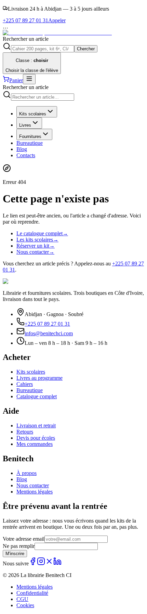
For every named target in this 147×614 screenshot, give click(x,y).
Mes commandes (34, 444)
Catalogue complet (36, 396)
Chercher (86, 48)
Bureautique (29, 143)
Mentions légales (34, 491)
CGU (22, 599)
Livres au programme (39, 378)
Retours (24, 432)
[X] (49, 563)
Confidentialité (32, 593)
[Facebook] (33, 563)
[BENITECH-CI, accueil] (57, 33)
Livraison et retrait (36, 425)
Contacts (25, 155)
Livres (25, 125)
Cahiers (24, 384)
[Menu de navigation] (29, 79)
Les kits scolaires (37, 239)
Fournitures (30, 136)
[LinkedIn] (57, 563)
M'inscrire (14, 553)
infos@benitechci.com (49, 333)
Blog (21, 149)
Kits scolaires (32, 113)
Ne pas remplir (19, 546)
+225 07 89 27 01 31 (47, 324)
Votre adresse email (23, 539)
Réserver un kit (35, 246)
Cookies (25, 605)
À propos (26, 473)
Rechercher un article (26, 39)
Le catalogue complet (42, 233)
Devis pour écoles (35, 438)
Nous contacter (35, 252)
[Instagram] (41, 563)
